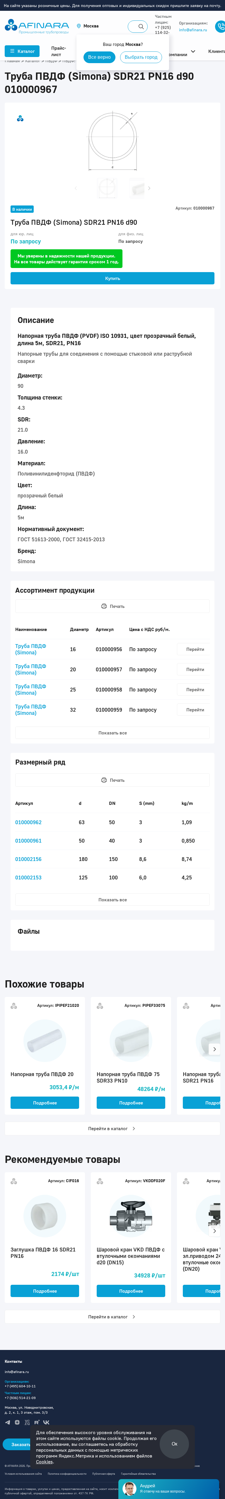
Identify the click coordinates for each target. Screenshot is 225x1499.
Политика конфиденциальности (67, 1473)
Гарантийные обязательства (138, 1473)
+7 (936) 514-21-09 (20, 1398)
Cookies (44, 1462)
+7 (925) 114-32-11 (163, 32)
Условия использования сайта (23, 1473)
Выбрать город (141, 57)
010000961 (28, 840)
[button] (87, 25)
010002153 (28, 877)
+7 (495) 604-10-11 (20, 1386)
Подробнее (45, 1103)
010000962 (28, 822)
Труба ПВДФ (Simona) (30, 649)
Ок (174, 1443)
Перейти (195, 649)
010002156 (28, 859)
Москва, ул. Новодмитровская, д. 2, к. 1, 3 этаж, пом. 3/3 (29, 1410)
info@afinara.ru (193, 29)
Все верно (99, 57)
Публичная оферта (103, 1473)
